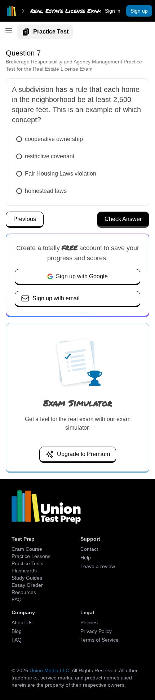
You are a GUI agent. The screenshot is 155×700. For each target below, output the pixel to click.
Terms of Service (99, 640)
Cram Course (27, 549)
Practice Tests (27, 563)
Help (85, 558)
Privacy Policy (96, 631)
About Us (22, 622)
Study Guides (27, 578)
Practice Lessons (31, 556)
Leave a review (97, 566)
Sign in (112, 11)
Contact (89, 549)
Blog (17, 631)
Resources (24, 592)
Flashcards (24, 570)
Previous (24, 219)
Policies (89, 622)
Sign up (139, 11)
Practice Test (50, 31)
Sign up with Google (82, 276)
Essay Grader (27, 585)
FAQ (17, 599)
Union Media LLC (49, 670)
